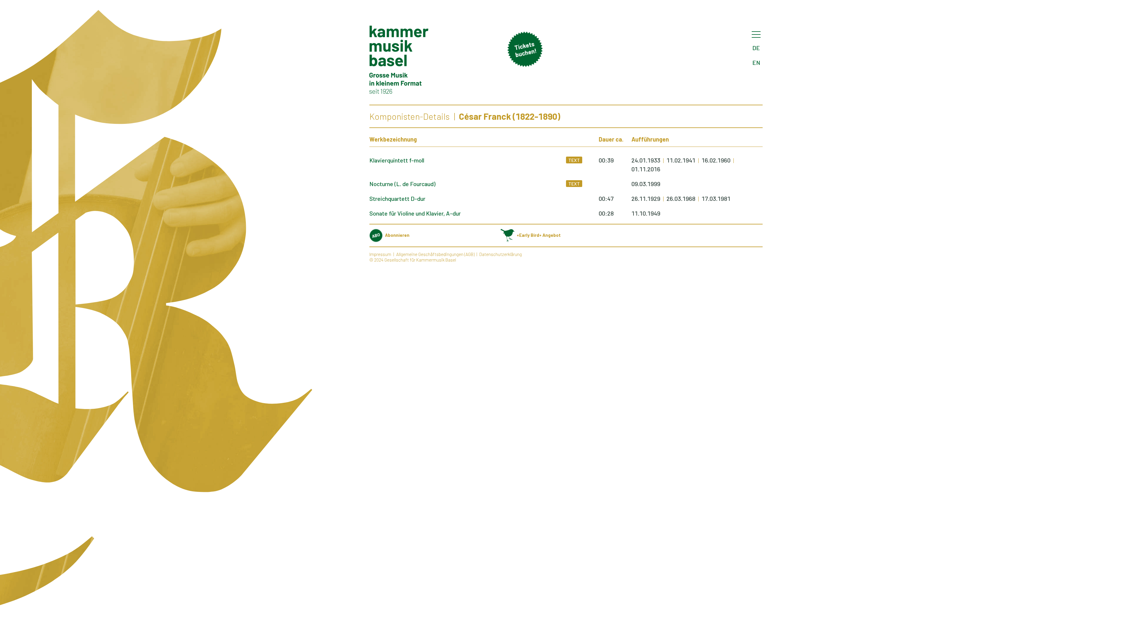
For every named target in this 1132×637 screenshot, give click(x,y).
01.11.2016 (645, 169)
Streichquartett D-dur (397, 198)
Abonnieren (397, 235)
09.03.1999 (645, 183)
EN (756, 62)
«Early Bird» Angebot (539, 235)
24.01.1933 (645, 160)
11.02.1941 (681, 160)
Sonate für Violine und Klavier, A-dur (415, 213)
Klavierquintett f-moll (396, 160)
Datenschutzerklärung (500, 254)
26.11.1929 (645, 198)
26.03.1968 (681, 198)
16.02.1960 (716, 160)
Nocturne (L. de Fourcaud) (402, 183)
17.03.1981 (716, 198)
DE (756, 47)
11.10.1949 (645, 213)
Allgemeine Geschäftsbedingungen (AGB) (435, 254)
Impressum (380, 254)
